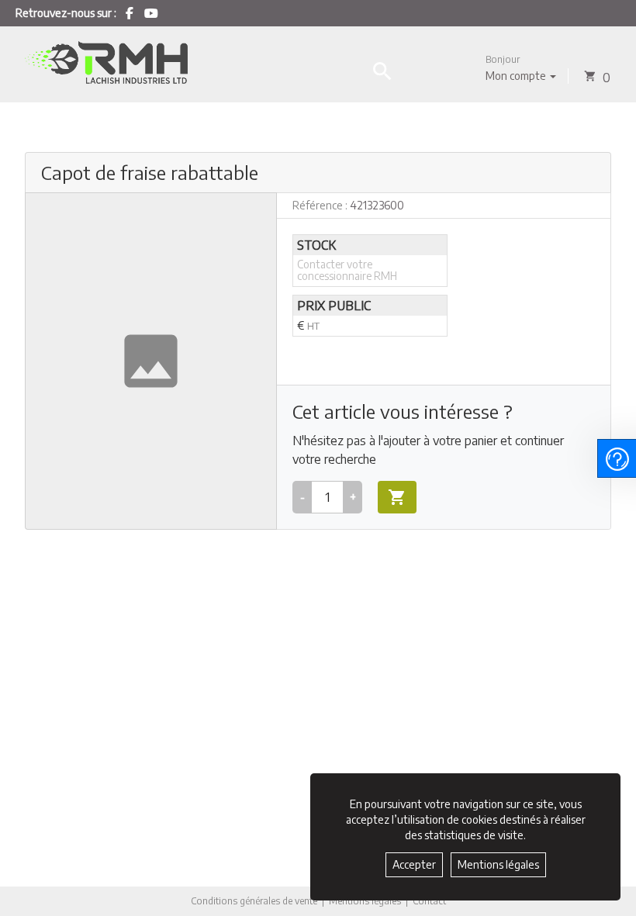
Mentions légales (365, 901)
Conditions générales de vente (254, 901)
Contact (429, 901)
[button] (521, 68)
